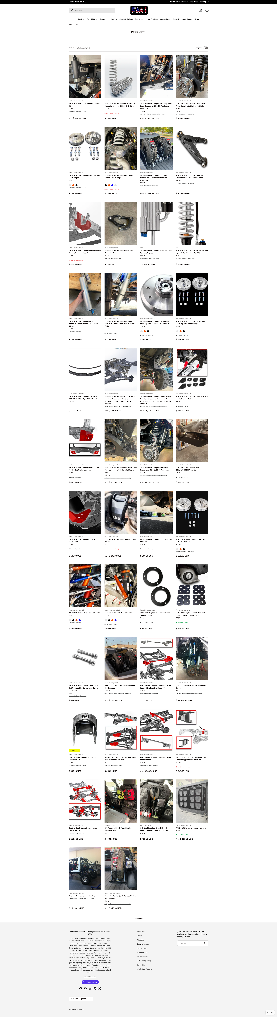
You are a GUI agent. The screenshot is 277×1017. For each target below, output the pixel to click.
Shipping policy (143, 952)
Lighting (114, 19)
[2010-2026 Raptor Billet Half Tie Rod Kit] (85, 585)
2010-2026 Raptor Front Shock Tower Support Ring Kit (155, 614)
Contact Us (141, 965)
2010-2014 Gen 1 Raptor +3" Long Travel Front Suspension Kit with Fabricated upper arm (156, 105)
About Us (140, 940)
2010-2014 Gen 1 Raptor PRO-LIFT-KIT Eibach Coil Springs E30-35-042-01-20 (120, 104)
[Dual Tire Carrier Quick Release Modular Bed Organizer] (121, 658)
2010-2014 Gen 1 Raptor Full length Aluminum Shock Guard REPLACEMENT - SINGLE (84, 323)
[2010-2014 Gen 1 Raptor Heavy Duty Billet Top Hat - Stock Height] (192, 294)
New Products (152, 19)
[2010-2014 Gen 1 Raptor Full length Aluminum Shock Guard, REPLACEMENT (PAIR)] (121, 294)
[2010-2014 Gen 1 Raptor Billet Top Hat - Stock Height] (85, 148)
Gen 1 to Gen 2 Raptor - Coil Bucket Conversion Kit (82, 758)
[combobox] (92, 10)
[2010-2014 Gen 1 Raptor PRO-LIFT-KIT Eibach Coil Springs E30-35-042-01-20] (121, 76)
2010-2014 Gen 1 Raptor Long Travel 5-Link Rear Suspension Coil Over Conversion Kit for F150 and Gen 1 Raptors (120, 400)
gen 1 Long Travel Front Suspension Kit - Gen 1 (191, 686)
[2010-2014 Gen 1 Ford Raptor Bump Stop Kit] (85, 76)
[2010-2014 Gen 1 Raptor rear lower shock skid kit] (85, 512)
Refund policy (142, 948)
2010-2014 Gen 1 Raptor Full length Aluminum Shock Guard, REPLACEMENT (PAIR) (120, 323)
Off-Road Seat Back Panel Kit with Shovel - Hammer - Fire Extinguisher (154, 829)
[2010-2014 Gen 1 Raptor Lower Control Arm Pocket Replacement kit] (85, 440)
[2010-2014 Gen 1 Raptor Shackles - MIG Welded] (121, 512)
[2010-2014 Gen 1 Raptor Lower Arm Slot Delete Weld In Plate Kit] (192, 369)
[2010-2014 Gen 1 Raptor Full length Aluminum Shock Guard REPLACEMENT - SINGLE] (85, 294)
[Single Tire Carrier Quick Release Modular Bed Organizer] (121, 868)
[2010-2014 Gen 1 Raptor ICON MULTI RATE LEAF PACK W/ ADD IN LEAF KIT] (85, 369)
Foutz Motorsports (78, 1009)
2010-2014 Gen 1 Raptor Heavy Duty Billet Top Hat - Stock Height (190, 322)
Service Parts (165, 19)
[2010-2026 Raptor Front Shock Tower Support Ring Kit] (156, 585)
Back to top (139, 918)
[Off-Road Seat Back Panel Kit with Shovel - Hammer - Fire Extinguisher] (156, 801)
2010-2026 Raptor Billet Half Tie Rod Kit (84, 613)
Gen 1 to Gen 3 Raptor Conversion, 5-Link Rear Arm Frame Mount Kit (120, 758)
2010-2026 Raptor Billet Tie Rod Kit (118, 613)
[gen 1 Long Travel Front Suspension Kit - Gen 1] (192, 658)
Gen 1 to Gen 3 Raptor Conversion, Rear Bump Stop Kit (155, 758)
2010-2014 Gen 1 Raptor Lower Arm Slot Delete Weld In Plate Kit (192, 397)
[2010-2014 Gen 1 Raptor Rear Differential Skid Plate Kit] (192, 440)
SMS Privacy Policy (144, 961)
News (196, 19)
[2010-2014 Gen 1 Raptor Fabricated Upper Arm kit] (121, 223)
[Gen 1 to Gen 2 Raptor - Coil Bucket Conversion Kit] (85, 730)
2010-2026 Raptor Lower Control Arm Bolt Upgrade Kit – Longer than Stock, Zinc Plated (83, 687)
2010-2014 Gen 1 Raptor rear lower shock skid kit (82, 540)
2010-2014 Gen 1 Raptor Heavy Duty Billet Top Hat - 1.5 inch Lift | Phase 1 (154, 322)
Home (70, 24)
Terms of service (143, 944)
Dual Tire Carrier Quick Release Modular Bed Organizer (120, 686)
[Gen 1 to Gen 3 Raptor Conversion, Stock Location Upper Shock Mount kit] (192, 730)
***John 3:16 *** (90, 976)
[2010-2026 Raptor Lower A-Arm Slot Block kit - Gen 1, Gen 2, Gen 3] (192, 585)
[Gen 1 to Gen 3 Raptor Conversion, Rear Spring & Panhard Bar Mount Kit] (156, 658)
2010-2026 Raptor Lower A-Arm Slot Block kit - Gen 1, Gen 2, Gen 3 (190, 614)
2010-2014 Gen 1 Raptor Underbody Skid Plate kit (156, 540)
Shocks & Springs (126, 19)
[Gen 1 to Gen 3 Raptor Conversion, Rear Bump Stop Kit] (156, 730)
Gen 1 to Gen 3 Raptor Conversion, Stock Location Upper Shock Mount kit (192, 758)
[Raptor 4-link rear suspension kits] (85, 868)
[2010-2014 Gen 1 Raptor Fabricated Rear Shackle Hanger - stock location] (85, 223)
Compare (198, 48)
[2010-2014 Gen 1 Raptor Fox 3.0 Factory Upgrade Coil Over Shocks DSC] (192, 223)
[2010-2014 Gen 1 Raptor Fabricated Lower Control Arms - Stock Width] (192, 148)
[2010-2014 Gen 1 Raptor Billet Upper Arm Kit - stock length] (121, 148)
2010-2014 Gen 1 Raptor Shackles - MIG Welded (120, 540)
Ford (80, 19)
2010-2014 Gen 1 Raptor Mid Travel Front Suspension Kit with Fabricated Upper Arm (121, 470)
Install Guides (186, 19)
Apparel (176, 19)
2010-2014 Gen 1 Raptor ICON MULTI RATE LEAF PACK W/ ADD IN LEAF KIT (83, 397)
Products (76, 24)
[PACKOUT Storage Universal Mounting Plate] (192, 801)
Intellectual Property (144, 969)
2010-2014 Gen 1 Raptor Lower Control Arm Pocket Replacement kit (84, 469)
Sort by (71, 48)
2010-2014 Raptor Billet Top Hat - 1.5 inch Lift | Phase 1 (190, 540)
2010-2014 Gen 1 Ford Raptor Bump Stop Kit (85, 104)
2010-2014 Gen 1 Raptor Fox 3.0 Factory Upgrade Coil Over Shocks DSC (192, 251)
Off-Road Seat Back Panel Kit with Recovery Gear (118, 829)
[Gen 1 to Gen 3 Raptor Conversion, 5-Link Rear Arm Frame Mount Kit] (121, 730)
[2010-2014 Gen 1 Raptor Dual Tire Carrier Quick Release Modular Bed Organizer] (156, 148)
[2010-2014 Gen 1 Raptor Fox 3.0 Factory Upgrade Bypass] (156, 223)
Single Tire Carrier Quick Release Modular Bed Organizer (121, 897)
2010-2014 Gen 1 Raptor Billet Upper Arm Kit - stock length (119, 176)
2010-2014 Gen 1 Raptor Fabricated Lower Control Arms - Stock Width (190, 176)
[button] (207, 10)
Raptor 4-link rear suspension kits (82, 896)
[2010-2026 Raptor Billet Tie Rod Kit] (121, 585)
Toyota (102, 19)
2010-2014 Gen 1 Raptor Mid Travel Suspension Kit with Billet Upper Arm (154, 469)
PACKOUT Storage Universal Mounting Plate (191, 829)
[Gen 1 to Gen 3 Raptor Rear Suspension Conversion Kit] (85, 801)
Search (139, 936)
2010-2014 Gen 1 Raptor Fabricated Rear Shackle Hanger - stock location (85, 251)
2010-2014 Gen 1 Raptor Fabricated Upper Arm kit (119, 251)
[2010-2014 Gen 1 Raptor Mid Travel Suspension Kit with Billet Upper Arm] (156, 440)
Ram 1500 (91, 19)
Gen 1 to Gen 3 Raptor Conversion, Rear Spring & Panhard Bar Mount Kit (155, 686)
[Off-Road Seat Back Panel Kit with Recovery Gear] (121, 801)
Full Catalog (139, 19)
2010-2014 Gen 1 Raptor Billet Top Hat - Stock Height (84, 176)
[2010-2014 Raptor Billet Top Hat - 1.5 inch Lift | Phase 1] (192, 512)
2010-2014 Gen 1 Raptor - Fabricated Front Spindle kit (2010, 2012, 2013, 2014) (190, 105)
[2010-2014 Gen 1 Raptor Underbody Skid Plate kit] (156, 512)
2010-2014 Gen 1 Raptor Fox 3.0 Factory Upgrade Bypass (156, 251)
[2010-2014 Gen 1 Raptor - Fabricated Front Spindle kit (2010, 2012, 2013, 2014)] (192, 76)
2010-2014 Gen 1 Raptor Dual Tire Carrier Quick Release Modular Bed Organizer (153, 177)
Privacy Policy (142, 957)
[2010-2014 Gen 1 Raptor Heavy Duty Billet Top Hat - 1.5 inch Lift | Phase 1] (156, 294)
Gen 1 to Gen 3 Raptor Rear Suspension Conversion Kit (84, 829)
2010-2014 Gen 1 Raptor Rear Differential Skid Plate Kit (187, 469)
